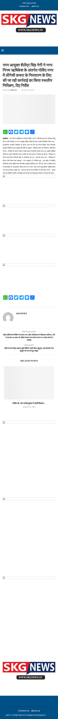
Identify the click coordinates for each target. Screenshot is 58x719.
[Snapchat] (38, 701)
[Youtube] (31, 701)
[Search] (55, 50)
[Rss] (41, 701)
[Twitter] (20, 701)
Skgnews (13, 90)
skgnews (49, 715)
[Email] (34, 701)
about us (35, 6)
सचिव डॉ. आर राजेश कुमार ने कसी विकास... (29, 403)
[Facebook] (17, 701)
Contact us (24, 6)
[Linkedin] (27, 701)
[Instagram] (24, 701)
